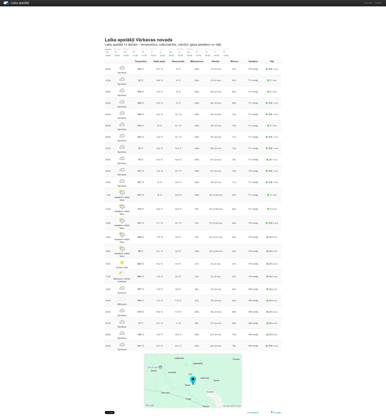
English (378, 2)
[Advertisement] (193, 21)
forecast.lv (254, 412)
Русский (368, 2)
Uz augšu (277, 412)
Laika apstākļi (20, 2)
